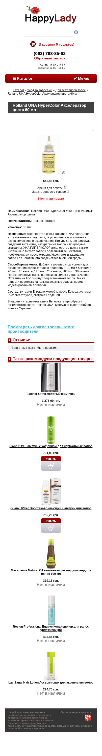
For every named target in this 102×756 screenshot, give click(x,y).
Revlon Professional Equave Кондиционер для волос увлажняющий (51, 628)
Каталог (18, 90)
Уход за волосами (39, 90)
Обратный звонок (49, 58)
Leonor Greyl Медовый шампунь (51, 394)
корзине (48, 44)
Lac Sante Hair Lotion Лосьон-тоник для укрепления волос (50, 682)
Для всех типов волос (70, 90)
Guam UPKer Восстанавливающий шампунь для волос (50, 508)
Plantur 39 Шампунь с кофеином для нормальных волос (50, 446)
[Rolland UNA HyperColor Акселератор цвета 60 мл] (51, 173)
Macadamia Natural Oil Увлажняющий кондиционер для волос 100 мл (51, 572)
